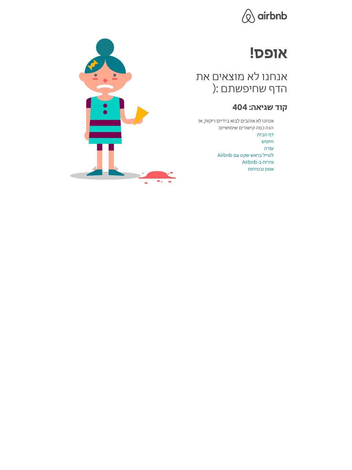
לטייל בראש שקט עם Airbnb (245, 155)
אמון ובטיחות (261, 169)
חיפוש (268, 141)
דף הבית (265, 134)
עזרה (269, 148)
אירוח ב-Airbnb (258, 162)
